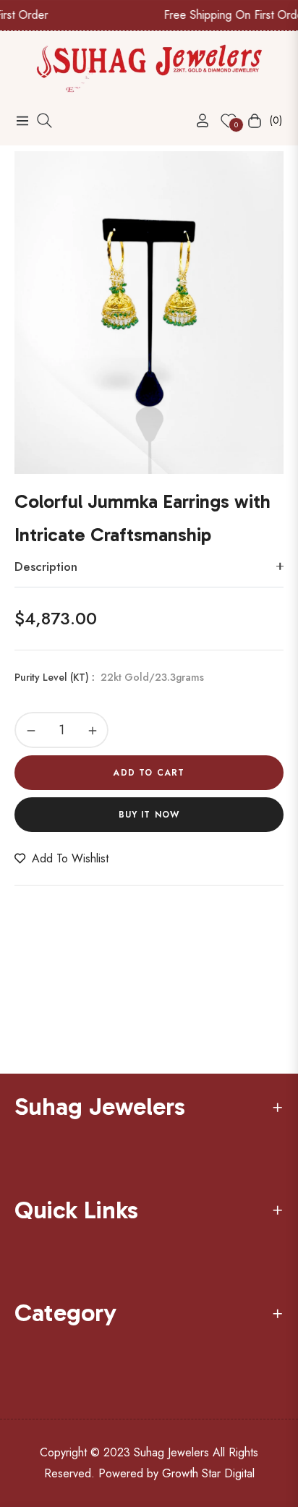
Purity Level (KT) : (109, 677)
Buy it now (149, 814)
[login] (196, 120)
